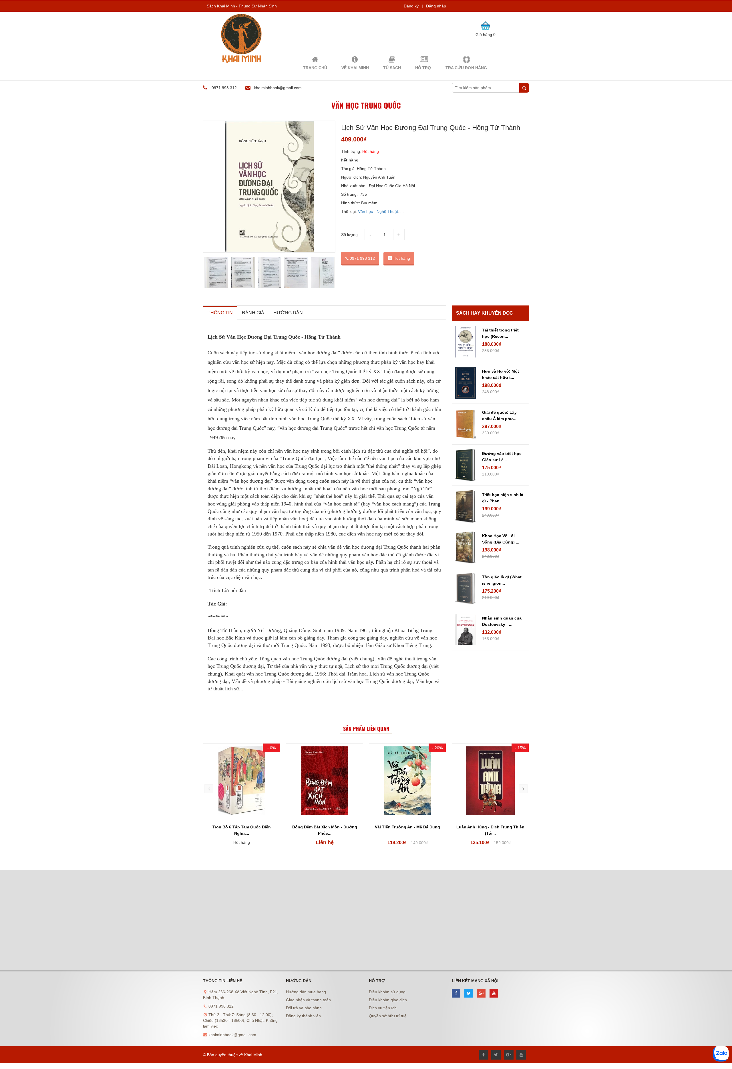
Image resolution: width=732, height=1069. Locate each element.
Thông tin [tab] (220, 312)
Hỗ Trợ (423, 67)
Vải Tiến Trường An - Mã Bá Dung (407, 827)
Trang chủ (315, 67)
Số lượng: (350, 234)
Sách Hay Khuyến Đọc (484, 313)
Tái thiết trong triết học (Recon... (500, 333)
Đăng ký (411, 6)
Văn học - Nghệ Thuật (378, 211)
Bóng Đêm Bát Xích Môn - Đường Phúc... (324, 830)
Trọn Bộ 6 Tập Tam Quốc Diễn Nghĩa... (241, 830)
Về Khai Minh (355, 67)
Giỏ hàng (486, 34)
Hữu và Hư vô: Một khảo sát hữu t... (500, 374)
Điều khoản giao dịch (388, 1000)
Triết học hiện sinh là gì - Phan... (502, 497)
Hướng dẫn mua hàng (306, 992)
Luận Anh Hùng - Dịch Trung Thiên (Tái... (490, 830)
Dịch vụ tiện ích (383, 1008)
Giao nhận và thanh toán (308, 1000)
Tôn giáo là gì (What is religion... (502, 580)
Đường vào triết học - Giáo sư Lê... (503, 456)
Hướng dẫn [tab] (288, 312)
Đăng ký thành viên (303, 1016)
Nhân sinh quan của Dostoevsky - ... (502, 621)
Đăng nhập (436, 6)
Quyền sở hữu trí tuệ (388, 1016)
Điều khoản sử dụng (387, 992)
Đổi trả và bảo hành (304, 1008)
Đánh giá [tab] (253, 312)
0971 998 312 (362, 258)
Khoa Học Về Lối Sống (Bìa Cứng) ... (500, 538)
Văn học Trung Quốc (366, 105)
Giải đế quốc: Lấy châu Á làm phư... (499, 415)
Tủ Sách (392, 67)
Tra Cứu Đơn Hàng (466, 67)
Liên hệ (325, 842)
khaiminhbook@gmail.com (278, 87)
